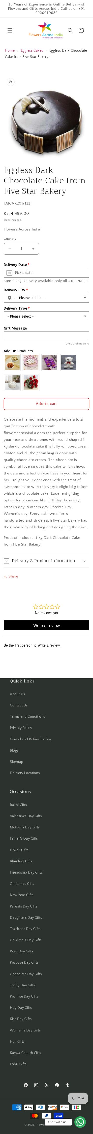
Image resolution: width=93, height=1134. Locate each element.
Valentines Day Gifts (26, 816)
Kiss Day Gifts (20, 1019)
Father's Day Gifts (24, 839)
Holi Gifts (17, 1042)
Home (10, 51)
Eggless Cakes (32, 51)
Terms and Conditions (27, 717)
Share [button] (13, 576)
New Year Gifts (21, 895)
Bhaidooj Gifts (21, 861)
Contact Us (19, 705)
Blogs (14, 751)
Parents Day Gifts (23, 906)
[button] (9, 30)
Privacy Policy (21, 728)
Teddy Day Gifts (22, 985)
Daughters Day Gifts (26, 918)
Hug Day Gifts (21, 1008)
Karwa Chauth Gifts (25, 1053)
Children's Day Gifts (26, 940)
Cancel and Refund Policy (30, 739)
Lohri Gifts (18, 1064)
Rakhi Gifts (18, 805)
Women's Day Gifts (25, 1030)
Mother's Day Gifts (25, 827)
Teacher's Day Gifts (25, 929)
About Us (17, 694)
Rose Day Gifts (21, 951)
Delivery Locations (25, 773)
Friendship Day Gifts (26, 873)
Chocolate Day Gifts (26, 974)
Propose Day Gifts (24, 963)
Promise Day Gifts (24, 997)
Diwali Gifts (19, 850)
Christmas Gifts (22, 884)
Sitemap (16, 762)
